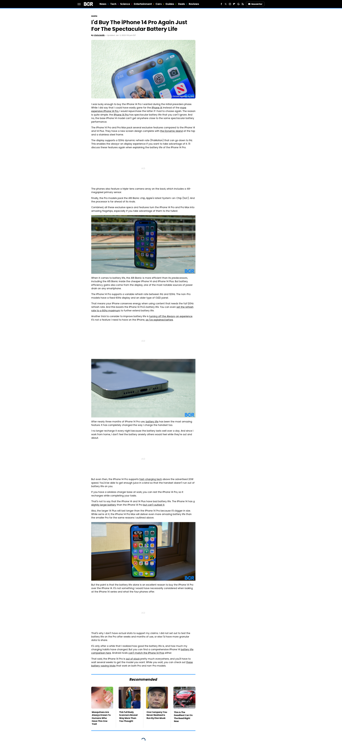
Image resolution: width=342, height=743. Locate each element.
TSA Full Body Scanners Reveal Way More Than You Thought (128, 716)
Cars (159, 3)
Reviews (194, 3)
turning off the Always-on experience (170, 316)
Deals (181, 3)
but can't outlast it (153, 505)
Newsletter (256, 4)
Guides (170, 3)
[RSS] (243, 4)
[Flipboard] (234, 4)
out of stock (133, 659)
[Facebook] (221, 4)
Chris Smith (99, 35)
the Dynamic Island (171, 131)
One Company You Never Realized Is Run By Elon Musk (157, 715)
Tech (113, 3)
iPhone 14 (157, 108)
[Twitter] (226, 4)
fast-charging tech (150, 479)
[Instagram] (230, 4)
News (103, 3)
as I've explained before (159, 320)
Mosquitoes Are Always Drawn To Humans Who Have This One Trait (101, 718)
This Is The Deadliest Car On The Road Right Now (183, 717)
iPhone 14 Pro (121, 115)
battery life (152, 422)
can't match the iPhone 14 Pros (146, 653)
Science (125, 3)
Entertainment (143, 3)
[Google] (238, 4)
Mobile (94, 16)
